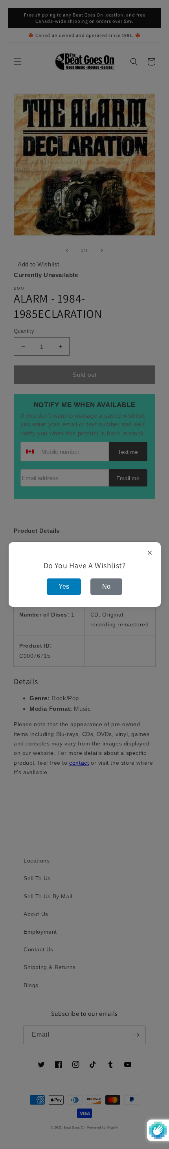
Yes (64, 586)
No (106, 586)
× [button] (150, 553)
